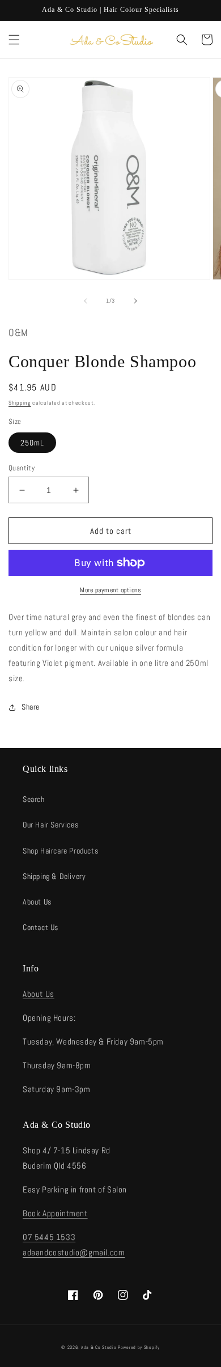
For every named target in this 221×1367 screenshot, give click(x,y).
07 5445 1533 (49, 1237)
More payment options (110, 590)
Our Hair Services (50, 825)
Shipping (19, 402)
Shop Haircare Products (60, 851)
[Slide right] (135, 300)
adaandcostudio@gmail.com (74, 1252)
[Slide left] (85, 300)
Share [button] (31, 707)
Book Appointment (55, 1213)
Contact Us (40, 927)
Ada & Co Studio (99, 1347)
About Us (37, 902)
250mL (32, 443)
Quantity (21, 468)
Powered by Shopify (139, 1347)
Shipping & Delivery (54, 876)
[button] (14, 39)
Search (34, 799)
